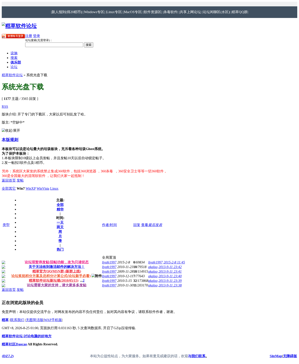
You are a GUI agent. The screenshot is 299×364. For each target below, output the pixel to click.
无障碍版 (290, 356)
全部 (5, 188)
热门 (60, 249)
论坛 (14, 67)
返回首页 (9, 180)
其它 (12, 188)
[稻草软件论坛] (19, 26)
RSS (5, 106)
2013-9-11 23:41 (170, 271)
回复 (136, 225)
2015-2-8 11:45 (174, 262)
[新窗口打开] (3, 263)
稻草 (5, 320)
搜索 (14, 58)
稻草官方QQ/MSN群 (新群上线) (56, 271)
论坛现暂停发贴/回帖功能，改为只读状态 (57, 262)
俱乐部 (16, 62)
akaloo (153, 267)
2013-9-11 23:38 (170, 285)
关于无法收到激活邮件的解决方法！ (57, 267)
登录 (36, 36)
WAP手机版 (53, 320)
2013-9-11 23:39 (170, 281)
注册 (28, 36)
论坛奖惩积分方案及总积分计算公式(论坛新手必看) (51, 276)
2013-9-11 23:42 (170, 267)
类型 (6, 225)
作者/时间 (109, 225)
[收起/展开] (11, 130)
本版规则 (10, 139)
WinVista (43, 188)
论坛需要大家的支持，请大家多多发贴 (56, 285)
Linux (54, 188)
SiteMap (276, 356)
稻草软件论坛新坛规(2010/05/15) (53, 280)
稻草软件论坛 (12, 75)
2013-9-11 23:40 (170, 276)
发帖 (20, 180)
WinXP (31, 188)
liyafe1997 (109, 262)
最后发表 (155, 225)
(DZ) (8, 356)
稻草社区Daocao (14, 344)
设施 (14, 53)
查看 (144, 225)
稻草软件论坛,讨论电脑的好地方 (27, 336)
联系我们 (17, 320)
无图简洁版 (34, 320)
